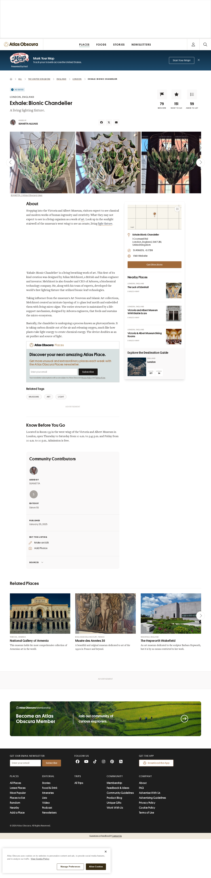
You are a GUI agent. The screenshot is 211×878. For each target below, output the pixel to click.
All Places (15, 783)
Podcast (47, 807)
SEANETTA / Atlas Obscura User (26, 195)
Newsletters (49, 812)
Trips (77, 776)
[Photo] (173, 290)
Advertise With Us (149, 793)
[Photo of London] (137, 367)
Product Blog (114, 798)
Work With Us (115, 807)
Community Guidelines (120, 793)
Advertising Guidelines (152, 798)
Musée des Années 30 (90, 640)
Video (46, 803)
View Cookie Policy (40, 859)
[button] (162, 94)
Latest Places (18, 788)
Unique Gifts (114, 803)
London (151, 362)
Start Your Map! (181, 60)
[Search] (205, 44)
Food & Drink (49, 788)
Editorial (48, 776)
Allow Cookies (96, 866)
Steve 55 (34, 507)
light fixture (105, 224)
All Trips (78, 783)
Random (15, 803)
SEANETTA (34, 483)
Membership (114, 783)
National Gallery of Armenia (29, 640)
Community (115, 776)
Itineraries (48, 793)
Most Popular (18, 793)
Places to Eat (17, 798)
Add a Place (17, 812)
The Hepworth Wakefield (158, 640)
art (82, 219)
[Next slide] (200, 162)
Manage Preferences (70, 866)
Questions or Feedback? (105, 836)
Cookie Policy (147, 807)
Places (14, 776)
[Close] (105, 851)
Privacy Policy (86, 378)
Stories (46, 783)
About (143, 783)
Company (145, 776)
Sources (34, 562)
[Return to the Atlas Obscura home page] (21, 44)
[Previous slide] (10, 162)
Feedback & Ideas (118, 788)
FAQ (141, 788)
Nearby (14, 807)
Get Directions (154, 264)
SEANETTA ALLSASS (28, 124)
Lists (44, 798)
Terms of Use (100, 378)
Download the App (159, 763)
